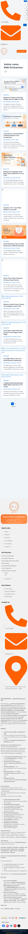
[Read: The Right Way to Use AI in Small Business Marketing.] (14, 350)
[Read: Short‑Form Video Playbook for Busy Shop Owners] (14, 266)
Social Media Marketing (7, 558)
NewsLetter (6, 94)
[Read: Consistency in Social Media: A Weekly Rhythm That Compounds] (14, 121)
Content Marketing (6, 568)
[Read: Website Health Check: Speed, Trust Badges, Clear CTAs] (14, 297)
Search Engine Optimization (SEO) (10, 561)
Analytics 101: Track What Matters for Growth (12, 208)
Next (14, 406)
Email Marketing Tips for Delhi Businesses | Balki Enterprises (13, 245)
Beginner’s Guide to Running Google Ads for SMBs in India (13, 98)
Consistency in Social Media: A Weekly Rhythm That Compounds (13, 135)
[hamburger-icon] (25, 1)
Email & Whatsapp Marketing (9, 565)
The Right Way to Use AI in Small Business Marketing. (12, 359)
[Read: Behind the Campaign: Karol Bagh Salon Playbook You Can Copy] (14, 159)
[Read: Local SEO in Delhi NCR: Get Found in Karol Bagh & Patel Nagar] (14, 323)
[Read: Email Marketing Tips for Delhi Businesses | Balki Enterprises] (14, 231)
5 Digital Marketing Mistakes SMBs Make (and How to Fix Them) (13, 384)
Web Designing (5, 563)
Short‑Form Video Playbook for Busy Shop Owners (12, 279)
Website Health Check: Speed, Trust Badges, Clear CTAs (13, 305)
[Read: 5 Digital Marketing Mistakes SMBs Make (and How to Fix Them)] (14, 375)
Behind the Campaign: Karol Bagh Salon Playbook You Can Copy (13, 173)
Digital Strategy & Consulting (9, 570)
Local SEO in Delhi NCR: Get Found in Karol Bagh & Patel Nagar (13, 332)
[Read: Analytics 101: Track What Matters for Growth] (14, 195)
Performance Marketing (8, 556)
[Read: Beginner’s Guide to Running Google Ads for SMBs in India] (14, 85)
